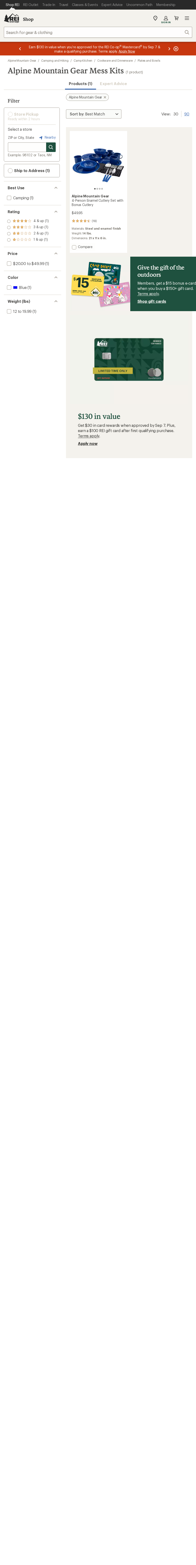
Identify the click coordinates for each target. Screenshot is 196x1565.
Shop (28, 19)
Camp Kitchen (83, 60)
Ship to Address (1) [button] (31, 170)
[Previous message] (20, 49)
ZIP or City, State (21, 137)
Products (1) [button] (80, 83)
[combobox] (98, 32)
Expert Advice (113, 83)
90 (186, 113)
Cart (176, 18)
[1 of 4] (95, 188)
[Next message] (169, 49)
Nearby (50, 137)
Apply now (88, 443)
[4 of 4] (102, 188)
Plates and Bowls (149, 60)
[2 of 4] (97, 188)
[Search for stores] (51, 147)
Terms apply (148, 293)
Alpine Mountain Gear (22, 60)
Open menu (187, 18)
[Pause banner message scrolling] (175, 49)
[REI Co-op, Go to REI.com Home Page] (11, 18)
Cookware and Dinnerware (115, 60)
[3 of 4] (99, 188)
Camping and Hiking (55, 60)
